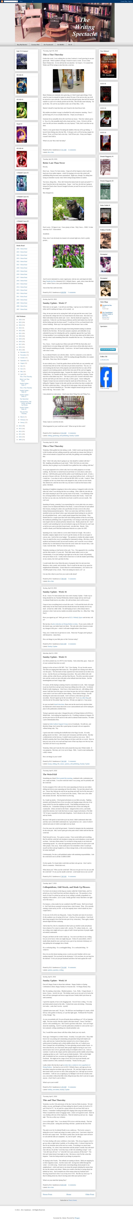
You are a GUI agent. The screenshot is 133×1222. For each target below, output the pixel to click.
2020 (20, 336)
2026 (20, 319)
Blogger (77, 1218)
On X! (70, 44)
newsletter (56, 1089)
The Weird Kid (50, 774)
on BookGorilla (104, 360)
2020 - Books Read (22, 268)
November (23, 355)
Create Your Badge (104, 388)
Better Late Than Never (54, 163)
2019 (20, 339)
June (21, 369)
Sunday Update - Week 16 (55, 592)
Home (68, 1194)
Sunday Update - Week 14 (55, 980)
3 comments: (72, 579)
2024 (20, 325)
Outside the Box (51, 281)
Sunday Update (74, 435)
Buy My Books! (22, 44)
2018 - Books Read (22, 274)
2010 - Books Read (22, 300)
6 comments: (72, 876)
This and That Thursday (54, 1100)
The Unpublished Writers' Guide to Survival (107, 314)
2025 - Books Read (22, 252)
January (22, 422)
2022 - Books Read (22, 261)
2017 (20, 344)
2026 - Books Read (22, 249)
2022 (20, 330)
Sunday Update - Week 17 (55, 303)
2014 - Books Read (22, 287)
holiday (50, 1089)
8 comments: (72, 967)
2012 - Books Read (22, 293)
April (22, 374)
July (21, 366)
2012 (20, 431)
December (23, 352)
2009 (20, 439)
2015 (20, 350)
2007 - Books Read (22, 309)
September (23, 360)
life (58, 764)
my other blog (84, 698)
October (22, 357)
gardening (56, 435)
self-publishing (64, 435)
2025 (20, 322)
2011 (20, 434)
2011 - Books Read (22, 296)
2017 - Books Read (22, 277)
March (22, 417)
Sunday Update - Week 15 (55, 657)
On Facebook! (48, 44)
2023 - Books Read (22, 258)
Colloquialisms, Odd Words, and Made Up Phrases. (66, 887)
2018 (20, 341)
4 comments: (72, 150)
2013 (20, 428)
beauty (50, 764)
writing (61, 970)
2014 (20, 426)
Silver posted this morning (64, 778)
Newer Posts (47, 1194)
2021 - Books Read (22, 264)
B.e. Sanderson (104, 366)
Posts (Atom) (73, 1200)
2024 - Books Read (22, 255)
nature (62, 764)
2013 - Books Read (22, 290)
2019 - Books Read (22, 271)
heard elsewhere (59, 704)
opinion (67, 764)
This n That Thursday (53, 54)
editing (50, 435)
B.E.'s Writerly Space (76, 617)
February (23, 419)
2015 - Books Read (22, 284)
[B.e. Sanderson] (106, 387)
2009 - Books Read (22, 303)
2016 (20, 347)
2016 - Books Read (22, 280)
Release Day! (105, 317)
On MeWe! (60, 44)
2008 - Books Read (22, 306)
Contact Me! (35, 44)
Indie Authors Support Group (59, 724)
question (55, 970)
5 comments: (72, 292)
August (22, 363)
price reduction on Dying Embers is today (65, 624)
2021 (20, 333)
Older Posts (89, 1194)
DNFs (103, 307)
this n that (51, 152)
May (21, 371)
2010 (20, 437)
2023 (20, 328)
